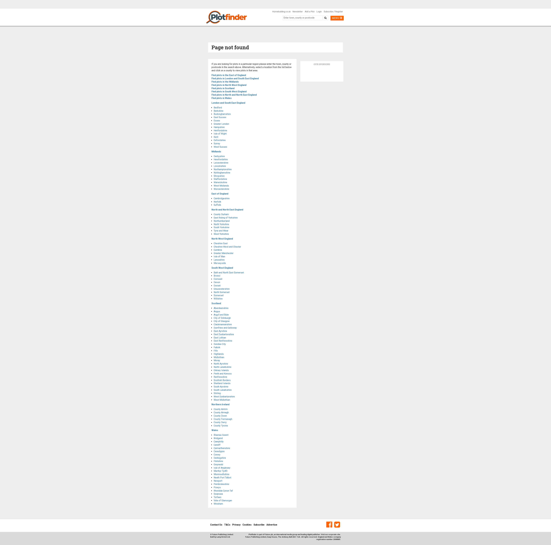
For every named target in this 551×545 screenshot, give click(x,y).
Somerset (219, 295)
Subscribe (328, 11)
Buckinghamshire (222, 114)
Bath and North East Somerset (229, 272)
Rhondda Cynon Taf (223, 490)
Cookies (247, 524)
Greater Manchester (223, 253)
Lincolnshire (220, 166)
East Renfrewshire (223, 340)
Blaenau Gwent (221, 435)
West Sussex (220, 146)
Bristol (217, 275)
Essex (217, 120)
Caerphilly (219, 441)
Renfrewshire (220, 377)
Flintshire (218, 461)
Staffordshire (220, 179)
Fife (216, 350)
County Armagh (221, 412)
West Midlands (221, 185)
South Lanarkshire (223, 390)
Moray (217, 360)
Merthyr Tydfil (220, 471)
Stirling (217, 393)
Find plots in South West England (229, 91)
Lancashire (219, 259)
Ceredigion (219, 451)
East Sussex (220, 117)
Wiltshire (218, 298)
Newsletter (298, 11)
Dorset (217, 285)
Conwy (217, 454)
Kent (216, 137)
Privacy (236, 524)
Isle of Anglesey (222, 467)
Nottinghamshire (222, 172)
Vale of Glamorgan (223, 500)
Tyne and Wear (221, 230)
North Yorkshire (221, 224)
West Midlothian (222, 400)
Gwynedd (218, 464)
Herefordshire (221, 159)
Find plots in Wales (222, 98)
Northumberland (222, 221)
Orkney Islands (221, 370)
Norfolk (217, 201)
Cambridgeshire (222, 198)
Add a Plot (310, 11)
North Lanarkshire (222, 367)
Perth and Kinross (223, 373)
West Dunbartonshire (224, 396)
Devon (217, 282)
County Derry (220, 422)
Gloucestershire (222, 289)
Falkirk (217, 347)
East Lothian (220, 337)
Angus (217, 311)
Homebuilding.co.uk (281, 11)
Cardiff (217, 445)
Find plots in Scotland (223, 88)
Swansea (218, 494)
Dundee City (220, 344)
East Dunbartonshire (224, 334)
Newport (218, 480)
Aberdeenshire (221, 308)
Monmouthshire (221, 474)
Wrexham (218, 503)
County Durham (221, 214)
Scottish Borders (222, 380)
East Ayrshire (220, 331)
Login (319, 11)
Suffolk (217, 205)
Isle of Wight (220, 133)
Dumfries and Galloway (225, 327)
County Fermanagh (223, 419)
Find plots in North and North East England (234, 94)
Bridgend (218, 438)
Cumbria (218, 250)
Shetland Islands (222, 383)
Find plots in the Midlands (225, 81)
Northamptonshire (223, 169)
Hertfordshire (220, 130)
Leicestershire (221, 162)
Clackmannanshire (223, 324)
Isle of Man (219, 256)
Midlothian (219, 357)
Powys (217, 487)
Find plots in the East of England (229, 75)
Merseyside (220, 263)
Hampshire (219, 127)
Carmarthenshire (222, 448)
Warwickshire (220, 182)
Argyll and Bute (221, 314)
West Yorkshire (221, 234)
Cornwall (218, 279)
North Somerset (222, 292)
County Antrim (221, 409)
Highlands (219, 354)
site (338, 535)
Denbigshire (220, 458)
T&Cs (227, 524)
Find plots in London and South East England (235, 78)
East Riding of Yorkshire (226, 217)
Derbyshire (219, 156)
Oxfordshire (220, 140)
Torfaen (217, 497)
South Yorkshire (221, 227)
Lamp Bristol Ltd (223, 537)
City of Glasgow (222, 321)
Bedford (218, 107)
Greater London (221, 124)
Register (339, 11)
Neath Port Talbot (222, 477)
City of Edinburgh (222, 318)
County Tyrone (221, 425)
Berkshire (218, 111)
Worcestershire (221, 189)
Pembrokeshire (221, 484)
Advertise (271, 524)
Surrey (217, 143)
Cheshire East (221, 243)
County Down (220, 415)
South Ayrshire (221, 386)
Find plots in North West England (229, 85)
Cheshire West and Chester (227, 246)
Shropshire (219, 176)
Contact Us (216, 524)
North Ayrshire (221, 363)
